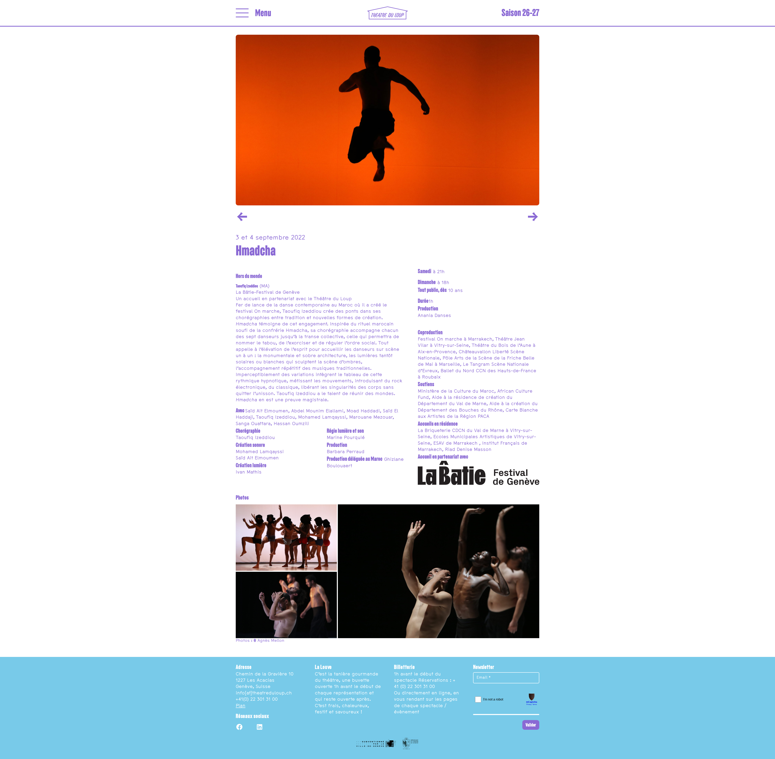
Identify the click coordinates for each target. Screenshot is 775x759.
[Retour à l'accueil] (387, 12)
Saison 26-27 (520, 12)
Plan (240, 706)
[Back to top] (767, 751)
